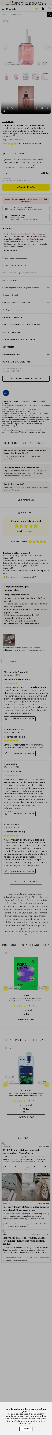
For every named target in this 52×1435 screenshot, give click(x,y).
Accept (26, 1429)
